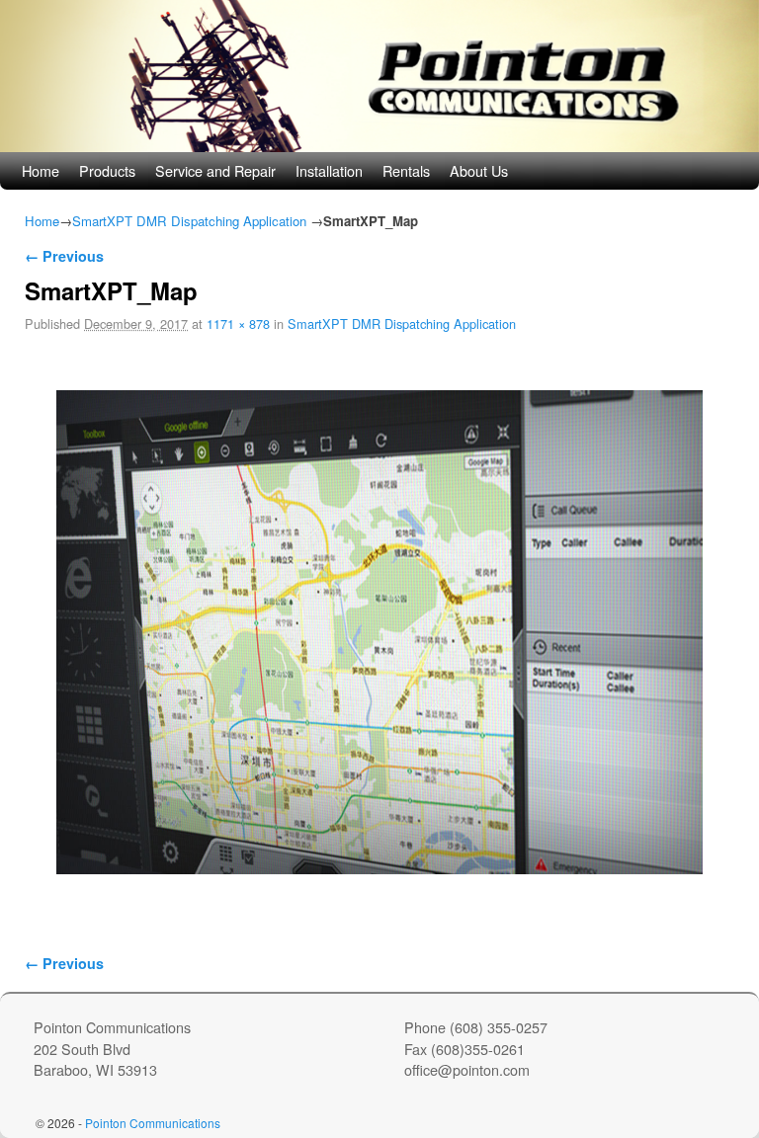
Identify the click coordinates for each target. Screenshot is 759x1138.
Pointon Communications (152, 1122)
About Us (479, 170)
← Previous (64, 256)
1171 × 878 (238, 323)
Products (107, 170)
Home (40, 170)
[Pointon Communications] (379, 76)
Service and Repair (215, 170)
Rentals (406, 170)
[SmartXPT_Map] (379, 632)
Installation (329, 170)
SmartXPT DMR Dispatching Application (189, 220)
